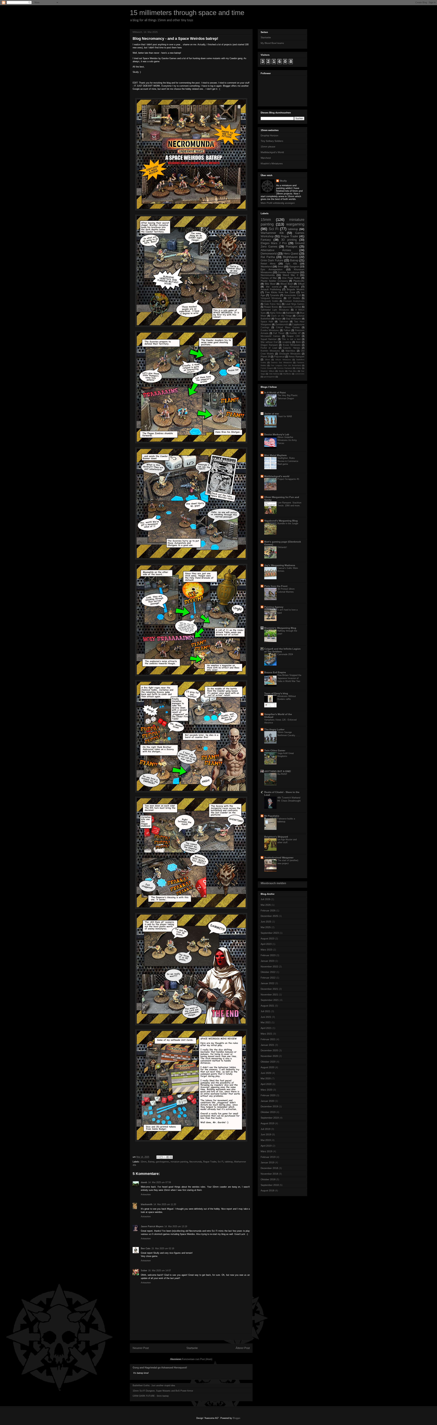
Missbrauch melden (273, 883)
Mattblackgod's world (276, 476)
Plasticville (298, 280)
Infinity (298, 368)
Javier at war (271, 413)
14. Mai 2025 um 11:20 (164, 1204)
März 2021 (266, 1033)
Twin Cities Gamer (274, 750)
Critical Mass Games (288, 327)
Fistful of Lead (269, 348)
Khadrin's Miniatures (272, 163)
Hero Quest (291, 253)
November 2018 (269, 1173)
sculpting (286, 342)
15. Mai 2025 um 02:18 (162, 1248)
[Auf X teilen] (164, 1157)
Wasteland (266, 266)
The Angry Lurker (274, 729)
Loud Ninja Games (294, 304)
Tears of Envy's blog (276, 693)
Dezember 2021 (269, 989)
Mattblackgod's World (272, 152)
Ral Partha (268, 257)
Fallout (287, 330)
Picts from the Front (275, 586)
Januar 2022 (267, 983)
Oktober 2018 (268, 1179)
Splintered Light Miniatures (275, 310)
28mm (267, 360)
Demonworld (269, 253)
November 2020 (269, 1056)
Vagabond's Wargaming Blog (281, 520)
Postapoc (292, 246)
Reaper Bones (271, 307)
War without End (269, 342)
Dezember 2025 (269, 916)
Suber (144, 1270)
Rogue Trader (209, 1161)
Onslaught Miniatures (290, 354)
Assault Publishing (271, 289)
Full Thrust (278, 333)
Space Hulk (267, 321)
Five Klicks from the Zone (280, 292)
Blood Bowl (286, 283)
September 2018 (270, 1185)
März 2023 (266, 949)
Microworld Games (270, 336)
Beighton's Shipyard (276, 836)
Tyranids (274, 295)
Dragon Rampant (269, 345)
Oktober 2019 (268, 1112)
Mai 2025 (266, 927)
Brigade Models (295, 289)
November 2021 (269, 994)
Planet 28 (265, 356)
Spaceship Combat (291, 307)
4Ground (294, 286)
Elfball (301, 283)
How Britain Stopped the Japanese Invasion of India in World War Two (289, 678)
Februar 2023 (268, 955)
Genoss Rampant (284, 368)
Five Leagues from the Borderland (286, 365)
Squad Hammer (269, 339)
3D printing (289, 239)
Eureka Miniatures (270, 330)
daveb (144, 1182)
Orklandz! (282, 547)
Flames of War (269, 278)
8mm (298, 342)
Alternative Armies (276, 250)
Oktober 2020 (268, 1061)
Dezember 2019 (269, 1106)
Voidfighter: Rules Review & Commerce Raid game (287, 461)
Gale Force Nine (272, 304)
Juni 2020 (266, 1073)
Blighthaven (290, 257)
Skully (283, 180)
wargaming (295, 224)
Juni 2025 (266, 921)
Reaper (278, 319)
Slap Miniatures (293, 319)
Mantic (281, 371)
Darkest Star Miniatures (281, 362)
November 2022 (269, 966)
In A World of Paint (275, 392)
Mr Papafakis (271, 815)
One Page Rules (291, 278)
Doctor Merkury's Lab (276, 434)
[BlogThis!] (161, 1157)
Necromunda (195, 1161)
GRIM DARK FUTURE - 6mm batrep (151, 1396)
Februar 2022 (268, 977)
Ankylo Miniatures (283, 360)
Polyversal (279, 356)
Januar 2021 (267, 1045)
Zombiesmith (281, 324)
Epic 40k (291, 263)
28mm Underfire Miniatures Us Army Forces (287, 440)
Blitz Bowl (270, 283)
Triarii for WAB (284, 416)
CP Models (294, 298)
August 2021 (267, 1005)
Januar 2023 (267, 961)
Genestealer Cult (292, 295)
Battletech (291, 313)
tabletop (229, 1161)
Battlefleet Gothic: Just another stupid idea (154, 1385)
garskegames (162, 1161)
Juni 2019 (266, 1134)
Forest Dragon (267, 368)
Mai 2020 (266, 1078)
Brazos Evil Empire (275, 672)
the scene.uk (274, 286)
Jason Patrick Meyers (152, 1226)
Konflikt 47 (295, 333)
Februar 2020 (268, 1095)
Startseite (192, 1348)
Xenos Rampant (296, 356)
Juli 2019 (265, 1129)
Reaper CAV (293, 336)
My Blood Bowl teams (272, 43)
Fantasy (266, 239)
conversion (299, 374)
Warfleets (287, 374)
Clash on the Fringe (281, 316)
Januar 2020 (267, 1101)
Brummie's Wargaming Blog (280, 628)
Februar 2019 (268, 1157)
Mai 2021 (266, 1022)
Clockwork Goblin (269, 301)
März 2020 (266, 1089)
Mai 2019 (266, 1140)
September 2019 (270, 1117)
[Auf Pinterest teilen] (171, 1157)
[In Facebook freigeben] (168, 1157)
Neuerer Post (141, 1348)
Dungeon (294, 266)
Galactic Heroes (291, 348)
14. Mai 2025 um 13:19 (175, 1226)
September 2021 (270, 1000)
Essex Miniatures (292, 345)
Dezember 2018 (269, 1168)
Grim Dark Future (272, 260)
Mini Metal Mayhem (275, 455)
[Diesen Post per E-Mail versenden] (158, 1157)
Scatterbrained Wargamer (278, 857)
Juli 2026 (265, 899)
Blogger (236, 1418)
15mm (143, 1161)
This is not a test (291, 339)
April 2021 (266, 1028)
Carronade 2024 (285, 654)
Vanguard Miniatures (271, 298)
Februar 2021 (268, 1039)
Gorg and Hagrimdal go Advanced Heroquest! (160, 1367)
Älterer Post (243, 1348)
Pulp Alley (292, 371)
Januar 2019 (267, 1162)
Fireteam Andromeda (293, 301)
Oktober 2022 (268, 972)
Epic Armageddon (272, 269)
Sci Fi (220, 1161)
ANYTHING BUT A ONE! (277, 771)
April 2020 (266, 1084)
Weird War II (290, 275)
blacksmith (146, 1204)
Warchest (266, 157)
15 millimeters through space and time (187, 12)
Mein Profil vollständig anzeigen (278, 203)
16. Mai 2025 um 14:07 (159, 1270)
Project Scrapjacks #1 (288, 479)
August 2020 (267, 1067)
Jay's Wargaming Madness (279, 565)
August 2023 (267, 938)
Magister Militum (267, 371)
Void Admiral (274, 374)
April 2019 (266, 1145)
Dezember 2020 (269, 1050)
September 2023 (270, 932)
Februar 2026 (268, 910)
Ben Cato (145, 1248)
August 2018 (267, 1190)
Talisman (283, 321)
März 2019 (266, 1151)
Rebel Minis (268, 263)
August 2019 (267, 1123)
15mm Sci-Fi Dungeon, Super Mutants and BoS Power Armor (163, 1390)
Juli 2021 (265, 1011)
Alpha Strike (276, 313)
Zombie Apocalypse (288, 272)
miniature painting (179, 1161)
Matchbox (290, 351)
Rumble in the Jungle (287, 523)
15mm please (268, 146)
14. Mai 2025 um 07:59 (159, 1182)
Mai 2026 (266, 904)
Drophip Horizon (269, 135)
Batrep (151, 1161)
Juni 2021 (266, 1017)
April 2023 (266, 944)
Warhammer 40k (272, 233)
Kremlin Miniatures (270, 351)
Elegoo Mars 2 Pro (274, 243)
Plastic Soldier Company (274, 280)
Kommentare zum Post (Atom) (197, 1359)
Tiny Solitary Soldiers (272, 141)
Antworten (146, 1194)
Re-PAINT (282, 774)
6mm (280, 266)
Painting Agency (273, 607)
